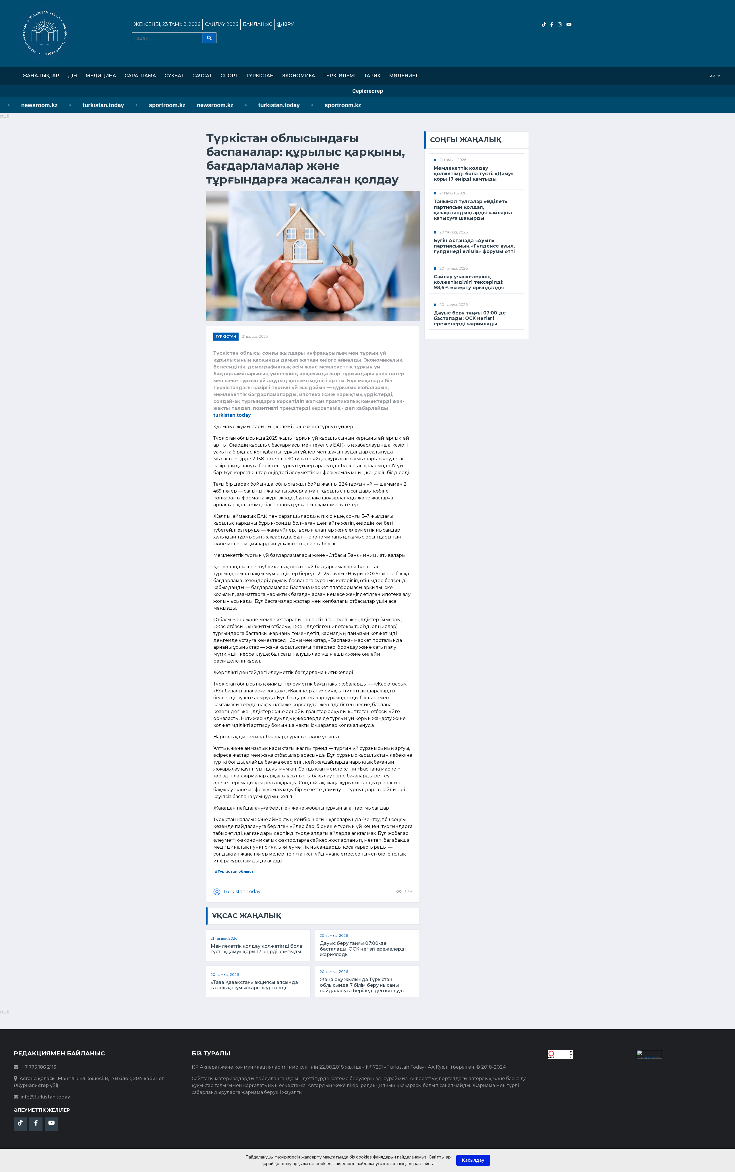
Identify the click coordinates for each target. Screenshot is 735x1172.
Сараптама (140, 75)
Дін (72, 75)
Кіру (288, 24)
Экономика (298, 75)
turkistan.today (81, 105)
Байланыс (257, 24)
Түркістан (260, 75)
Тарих (372, 75)
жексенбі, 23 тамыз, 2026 (167, 24)
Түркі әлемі (339, 75)
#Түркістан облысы (235, 871)
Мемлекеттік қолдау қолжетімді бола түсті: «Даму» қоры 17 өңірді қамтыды (256, 948)
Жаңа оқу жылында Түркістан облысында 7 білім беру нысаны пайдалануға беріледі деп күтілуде (362, 985)
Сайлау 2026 (221, 24)
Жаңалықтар (41, 75)
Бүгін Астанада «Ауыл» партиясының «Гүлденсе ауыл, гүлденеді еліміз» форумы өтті (474, 246)
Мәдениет (403, 75)
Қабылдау (473, 1160)
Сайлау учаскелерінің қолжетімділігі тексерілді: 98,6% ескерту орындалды (469, 282)
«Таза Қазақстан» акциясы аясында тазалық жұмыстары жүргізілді (254, 985)
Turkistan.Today (241, 891)
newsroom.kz (193, 105)
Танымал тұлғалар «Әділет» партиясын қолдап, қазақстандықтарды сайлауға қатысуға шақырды (473, 210)
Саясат (202, 75)
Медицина (101, 75)
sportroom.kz (145, 105)
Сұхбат (174, 75)
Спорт (229, 75)
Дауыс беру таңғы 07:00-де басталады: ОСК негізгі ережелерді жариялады (363, 949)
